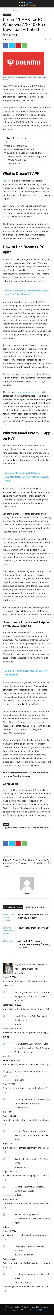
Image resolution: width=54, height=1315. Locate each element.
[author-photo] (27, 890)
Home (5, 10)
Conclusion (14, 163)
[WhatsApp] (24, 45)
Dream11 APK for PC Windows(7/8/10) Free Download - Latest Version (26, 828)
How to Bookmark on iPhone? (33, 927)
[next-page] (9, 954)
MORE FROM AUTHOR (34, 907)
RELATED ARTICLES (13, 907)
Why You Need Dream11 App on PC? (23, 152)
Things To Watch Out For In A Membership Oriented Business (14, 863)
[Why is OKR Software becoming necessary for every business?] (10, 944)
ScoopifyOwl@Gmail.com (40, 1310)
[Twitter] (12, 45)
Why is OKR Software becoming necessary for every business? (34, 944)
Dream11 (7, 180)
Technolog (15, 10)
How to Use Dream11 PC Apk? (20, 149)
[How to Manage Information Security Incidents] (10, 918)
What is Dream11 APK (15, 145)
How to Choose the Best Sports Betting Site (39, 861)
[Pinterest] (18, 45)
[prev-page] (4, 954)
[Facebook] (5, 45)
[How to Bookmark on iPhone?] (10, 931)
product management (27, 392)
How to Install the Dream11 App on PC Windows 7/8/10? (27, 158)
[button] (4, 3)
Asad (7, 39)
